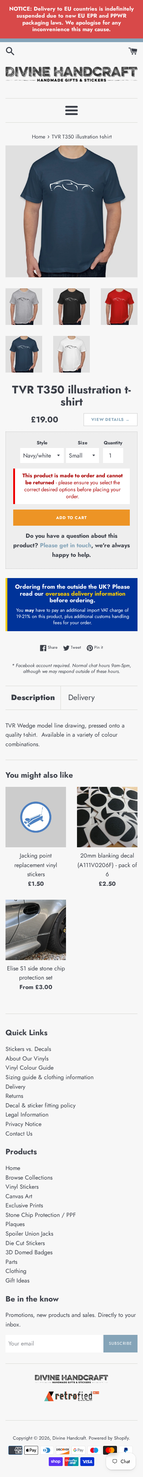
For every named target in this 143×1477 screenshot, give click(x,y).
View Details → (110, 419)
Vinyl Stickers (22, 1186)
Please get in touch (65, 545)
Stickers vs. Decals (28, 1049)
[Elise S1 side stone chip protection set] (36, 930)
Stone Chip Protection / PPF (41, 1215)
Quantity (113, 442)
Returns (14, 1096)
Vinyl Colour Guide (30, 1067)
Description (33, 697)
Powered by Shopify (109, 1438)
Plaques (15, 1224)
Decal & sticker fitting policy (41, 1105)
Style (42, 442)
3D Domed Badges (29, 1252)
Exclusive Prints (24, 1205)
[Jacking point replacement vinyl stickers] (36, 817)
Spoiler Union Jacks (29, 1233)
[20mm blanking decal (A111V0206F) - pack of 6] (107, 817)
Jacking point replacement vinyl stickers (35, 864)
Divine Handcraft (69, 1438)
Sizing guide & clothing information (50, 1077)
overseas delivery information (85, 593)
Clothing (16, 1271)
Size (82, 442)
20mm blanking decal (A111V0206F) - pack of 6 (107, 864)
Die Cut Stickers (25, 1243)
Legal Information (27, 1114)
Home (13, 1168)
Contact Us (19, 1133)
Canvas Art (19, 1196)
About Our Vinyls (27, 1058)
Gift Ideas (17, 1280)
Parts (11, 1262)
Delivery (81, 697)
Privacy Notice (23, 1124)
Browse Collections (29, 1177)
